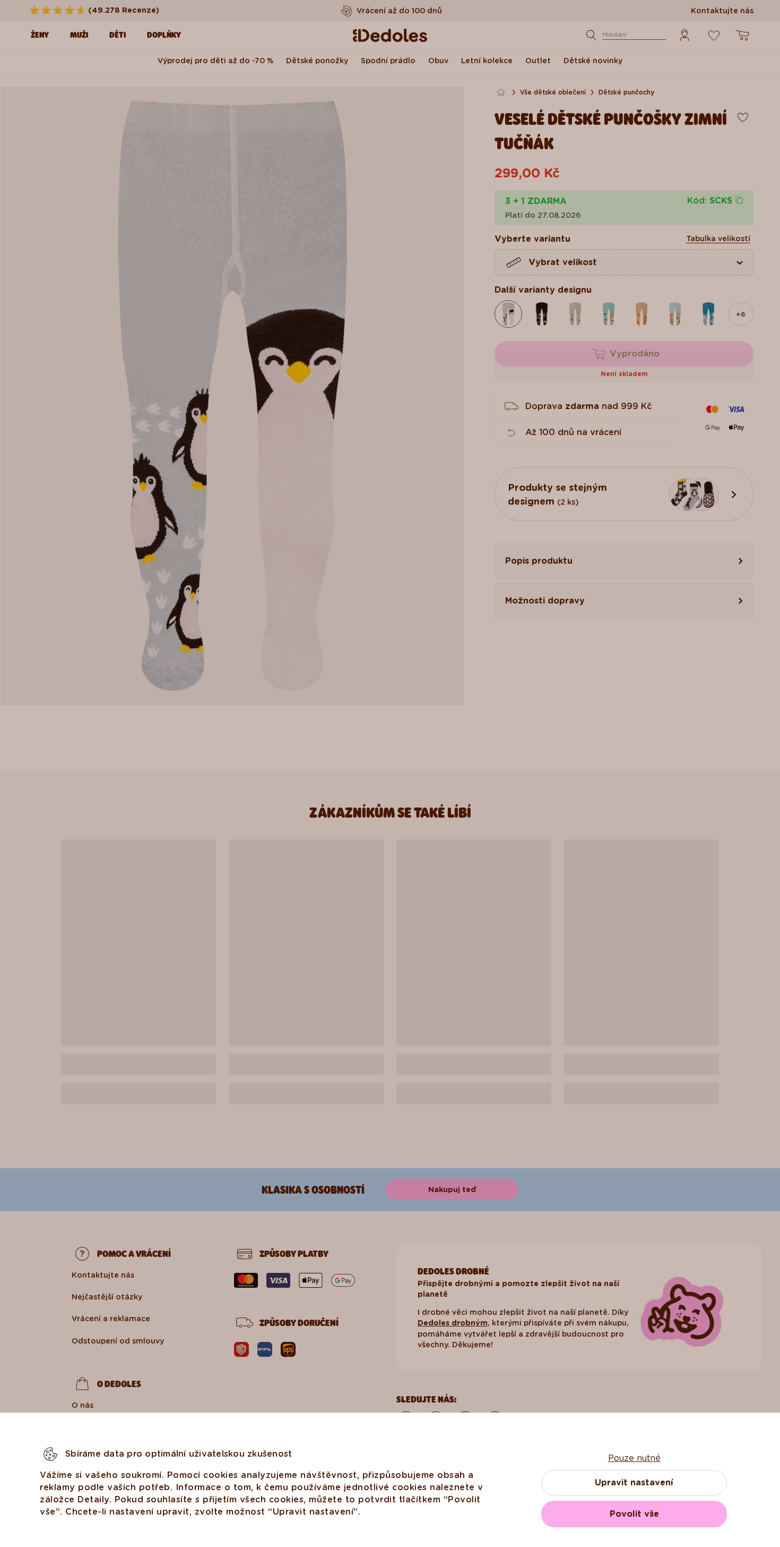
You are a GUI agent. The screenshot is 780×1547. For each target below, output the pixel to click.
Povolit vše (634, 1514)
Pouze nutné (634, 1458)
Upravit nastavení (634, 1482)
